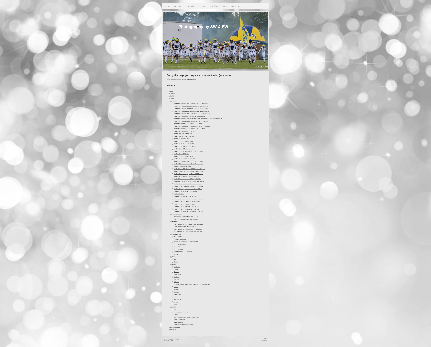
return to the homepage (189, 79)
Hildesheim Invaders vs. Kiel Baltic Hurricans (186, 219)
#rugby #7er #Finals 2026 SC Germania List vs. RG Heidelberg (191, 103)
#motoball (174, 221)
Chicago (176, 269)
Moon (175, 259)
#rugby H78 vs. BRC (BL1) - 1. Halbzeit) (185, 146)
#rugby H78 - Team (179, 194)
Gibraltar (176, 272)
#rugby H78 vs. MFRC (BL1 (181, 153)
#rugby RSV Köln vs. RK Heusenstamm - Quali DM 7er (189, 181)
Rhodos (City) (177, 299)
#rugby (174, 101)
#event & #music (176, 234)
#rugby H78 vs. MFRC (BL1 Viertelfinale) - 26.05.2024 (188, 211)
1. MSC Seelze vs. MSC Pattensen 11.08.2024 (186, 226)
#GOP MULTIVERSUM (180, 244)
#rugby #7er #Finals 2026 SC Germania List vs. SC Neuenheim (191, 106)
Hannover (176, 279)
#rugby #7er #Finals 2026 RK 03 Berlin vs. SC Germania (189, 116)
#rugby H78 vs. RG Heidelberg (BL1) (184, 156)
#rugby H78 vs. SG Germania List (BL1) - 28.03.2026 (188, 151)
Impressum (173, 329)
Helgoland (176, 282)
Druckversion (170, 339)
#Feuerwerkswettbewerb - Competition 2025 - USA (188, 241)
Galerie (172, 98)
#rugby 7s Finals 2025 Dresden (182, 166)
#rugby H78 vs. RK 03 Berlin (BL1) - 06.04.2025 (187, 201)
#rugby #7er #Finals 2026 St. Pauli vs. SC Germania (188, 123)
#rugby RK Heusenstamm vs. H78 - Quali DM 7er (187, 179)
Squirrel (176, 314)
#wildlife (174, 307)
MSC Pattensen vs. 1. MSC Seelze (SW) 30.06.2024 (188, 229)
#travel (174, 264)
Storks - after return (179, 319)
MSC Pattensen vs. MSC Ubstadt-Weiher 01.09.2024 (188, 224)
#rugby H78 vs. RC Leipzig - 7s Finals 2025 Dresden (188, 174)
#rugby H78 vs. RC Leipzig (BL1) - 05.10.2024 (186, 206)
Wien (175, 304)
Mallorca (176, 287)
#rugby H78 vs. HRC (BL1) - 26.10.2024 (185, 204)
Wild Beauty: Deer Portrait (181, 312)
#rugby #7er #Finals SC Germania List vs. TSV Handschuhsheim (191, 111)
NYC (175, 297)
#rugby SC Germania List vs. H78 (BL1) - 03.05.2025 (188, 199)
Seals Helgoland (178, 322)
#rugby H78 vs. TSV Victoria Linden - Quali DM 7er (188, 184)
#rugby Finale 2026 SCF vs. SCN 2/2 (184, 136)
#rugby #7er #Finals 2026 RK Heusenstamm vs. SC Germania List (192, 126)
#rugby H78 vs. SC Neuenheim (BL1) (184, 143)
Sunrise (176, 261)
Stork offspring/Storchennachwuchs (183, 324)
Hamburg (176, 277)
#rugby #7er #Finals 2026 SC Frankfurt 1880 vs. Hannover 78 (191, 121)
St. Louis (176, 302)
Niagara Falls (177, 294)
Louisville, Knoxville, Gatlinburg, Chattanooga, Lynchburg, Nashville (192, 284)
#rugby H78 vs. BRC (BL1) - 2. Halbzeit (184, 148)
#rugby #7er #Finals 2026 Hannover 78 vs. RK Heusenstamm (191, 108)
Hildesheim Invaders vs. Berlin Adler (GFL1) (186, 216)
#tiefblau (176, 254)
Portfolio (172, 96)
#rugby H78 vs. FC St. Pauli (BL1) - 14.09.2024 (187, 209)
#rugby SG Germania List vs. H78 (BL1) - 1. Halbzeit (188, 163)
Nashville (176, 292)
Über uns (172, 93)
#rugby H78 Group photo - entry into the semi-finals (188, 189)
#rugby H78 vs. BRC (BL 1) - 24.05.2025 (185, 196)
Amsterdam (177, 267)
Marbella (176, 289)
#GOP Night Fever (179, 246)
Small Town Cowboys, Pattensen (183, 251)
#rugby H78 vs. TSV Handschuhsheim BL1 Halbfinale (188, 186)
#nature (174, 256)
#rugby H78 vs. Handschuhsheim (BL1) (185, 158)
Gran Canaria (177, 274)
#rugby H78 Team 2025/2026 (182, 138)
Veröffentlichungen (175, 327)
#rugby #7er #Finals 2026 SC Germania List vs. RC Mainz (190, 128)
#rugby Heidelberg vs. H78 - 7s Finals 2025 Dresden (188, 171)
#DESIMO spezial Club (180, 239)
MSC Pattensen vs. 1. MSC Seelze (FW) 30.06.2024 (188, 231)
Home (171, 91)
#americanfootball (176, 214)
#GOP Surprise (178, 236)
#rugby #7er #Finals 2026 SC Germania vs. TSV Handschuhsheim (192, 113)
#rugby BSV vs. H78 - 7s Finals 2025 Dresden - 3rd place (189, 169)
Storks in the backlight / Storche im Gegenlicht (186, 317)
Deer (175, 309)
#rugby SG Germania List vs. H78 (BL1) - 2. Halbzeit (188, 161)
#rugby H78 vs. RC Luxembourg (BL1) (184, 141)
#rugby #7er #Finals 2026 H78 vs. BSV (184, 131)
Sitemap (176, 339)
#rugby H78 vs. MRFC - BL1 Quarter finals (185, 191)
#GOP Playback (178, 249)
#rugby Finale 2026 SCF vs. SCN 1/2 (184, 133)
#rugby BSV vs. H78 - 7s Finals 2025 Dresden (186, 176)
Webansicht (264, 340)
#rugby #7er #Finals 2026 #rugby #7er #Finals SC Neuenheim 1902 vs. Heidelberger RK (198, 118)
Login (265, 338)
